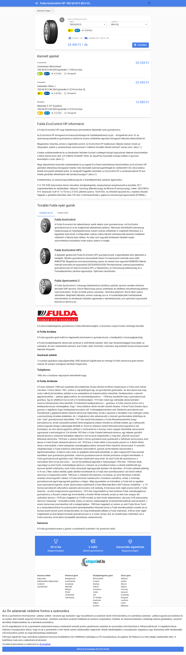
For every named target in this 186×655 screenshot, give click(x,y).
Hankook (97, 600)
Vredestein (69, 595)
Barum (124, 584)
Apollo (123, 581)
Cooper (96, 581)
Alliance (124, 578)
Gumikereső (42, 587)
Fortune (124, 589)
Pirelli (67, 592)
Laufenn (124, 600)
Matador (124, 606)
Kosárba (142, 45)
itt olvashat (45, 644)
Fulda (95, 592)
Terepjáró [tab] (62, 213)
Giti (94, 595)
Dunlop (96, 584)
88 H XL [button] (115, 24)
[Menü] (36, 3)
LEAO (123, 603)
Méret (72, 22)
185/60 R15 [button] (75, 24)
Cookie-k (41, 584)
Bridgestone (70, 578)
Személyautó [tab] (46, 213)
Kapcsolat (41, 578)
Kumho (96, 606)
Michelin (68, 587)
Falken (96, 587)
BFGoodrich (98, 578)
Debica (124, 587)
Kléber (95, 603)
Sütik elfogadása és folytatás (93, 649)
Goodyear (69, 584)
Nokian (68, 589)
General (124, 592)
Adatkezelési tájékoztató (47, 581)
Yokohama (69, 597)
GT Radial (97, 597)
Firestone (97, 589)
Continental (70, 581)
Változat (114, 22)
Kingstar (124, 597)
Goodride (125, 595)
